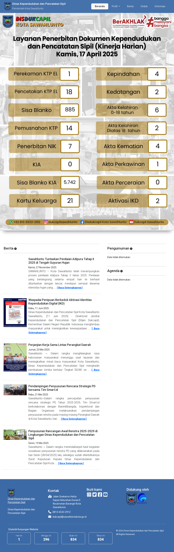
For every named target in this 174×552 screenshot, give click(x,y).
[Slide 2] (87, 225)
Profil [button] (115, 6)
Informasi (160, 6)
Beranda (100, 6)
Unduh (144, 6)
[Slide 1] (80, 225)
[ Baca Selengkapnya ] (69, 287)
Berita (130, 6)
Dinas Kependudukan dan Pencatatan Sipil (21, 500)
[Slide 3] (93, 225)
